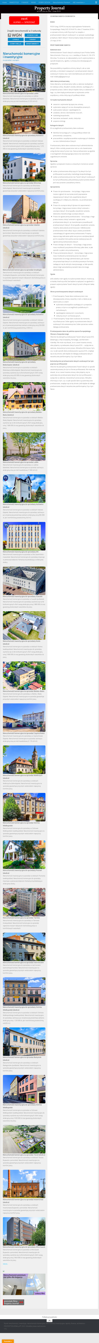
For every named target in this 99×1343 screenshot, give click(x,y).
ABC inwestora (78, 2)
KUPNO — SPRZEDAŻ (24, 20)
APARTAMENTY (32, 43)
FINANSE (24, 2)
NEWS (33, 2)
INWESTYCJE (14, 2)
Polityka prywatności (49, 1317)
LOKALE (16, 39)
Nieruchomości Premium (61, 2)
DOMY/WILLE (15, 43)
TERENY (32, 39)
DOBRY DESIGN (44, 2)
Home (4, 2)
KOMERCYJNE (32, 35)
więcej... (5, 1264)
